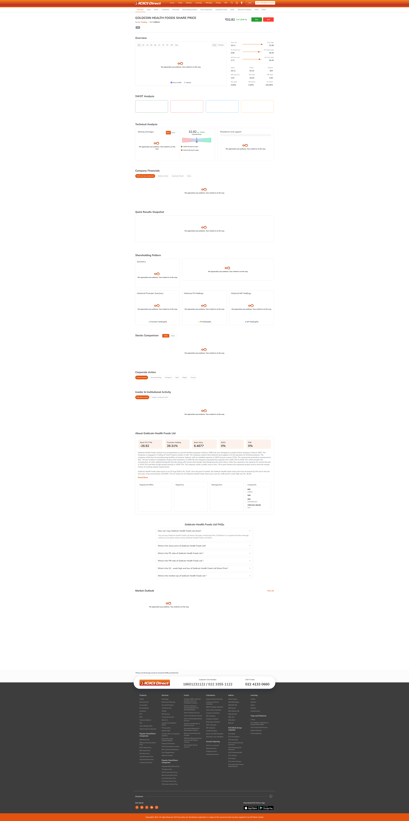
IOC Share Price (145, 753)
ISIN (249, 499)
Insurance (143, 711)
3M (151, 45)
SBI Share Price (144, 739)
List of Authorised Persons (259, 727)
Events (193, 377)
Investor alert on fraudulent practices (171, 734)
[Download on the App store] (250, 808)
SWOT (156, 10)
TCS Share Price (167, 769)
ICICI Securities (233, 739)
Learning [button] (199, 3)
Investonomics (255, 711)
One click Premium (168, 705)
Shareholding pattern (189, 10)
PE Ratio (221, 45)
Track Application (256, 733)
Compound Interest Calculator (212, 703)
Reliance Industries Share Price (148, 743)
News (264, 10)
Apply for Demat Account (265, 3)
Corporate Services (168, 717)
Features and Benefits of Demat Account (192, 724)
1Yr (159, 45)
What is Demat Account (192, 713)
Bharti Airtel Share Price (169, 775)
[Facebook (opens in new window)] (137, 807)
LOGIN (250, 3)
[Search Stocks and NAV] (231, 2)
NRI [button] (225, 3)
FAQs (256, 10)
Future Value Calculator (213, 710)
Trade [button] (180, 3)
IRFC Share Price (145, 750)
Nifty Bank (231, 720)
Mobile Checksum (256, 730)
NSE (249, 495)
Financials (175, 10)
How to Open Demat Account (190, 746)
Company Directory (146, 762)
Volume (188, 82)
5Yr (167, 45)
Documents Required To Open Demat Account (191, 729)
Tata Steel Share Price (147, 759)
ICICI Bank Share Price (169, 781)
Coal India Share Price (169, 778)
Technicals (165, 10)
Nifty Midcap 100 (233, 711)
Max (176, 45)
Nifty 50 (230, 723)
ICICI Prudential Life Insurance (234, 748)
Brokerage (165, 699)
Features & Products (168, 743)
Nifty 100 (231, 717)
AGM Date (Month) (254, 505)
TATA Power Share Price (169, 772)
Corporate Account (212, 754)
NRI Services (166, 714)
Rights (184, 377)
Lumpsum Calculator (213, 713)
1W (143, 45)
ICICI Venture (232, 755)
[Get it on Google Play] (266, 808)
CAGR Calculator (211, 731)
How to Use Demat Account (193, 716)
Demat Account (211, 748)
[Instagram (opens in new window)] (142, 807)
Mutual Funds (144, 702)
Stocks (142, 699)
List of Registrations (168, 752)
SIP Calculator (210, 728)
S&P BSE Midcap (233, 702)
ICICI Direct (232, 758)
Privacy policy (166, 728)
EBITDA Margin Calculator (214, 707)
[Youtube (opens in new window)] (156, 807)
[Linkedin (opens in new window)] (151, 807)
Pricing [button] (218, 3)
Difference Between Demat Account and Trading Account (193, 740)
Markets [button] (189, 3)
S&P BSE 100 (232, 705)
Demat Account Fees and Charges (192, 734)
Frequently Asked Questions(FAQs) (167, 739)
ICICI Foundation (233, 737)
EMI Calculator (211, 716)
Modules (253, 708)
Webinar (253, 702)
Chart (149, 10)
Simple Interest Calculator (214, 699)
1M (147, 45)
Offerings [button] (209, 3)
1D (139, 45)
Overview (140, 10)
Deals (232, 10)
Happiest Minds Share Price (170, 766)
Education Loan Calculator (214, 737)
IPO (141, 723)
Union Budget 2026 (146, 726)
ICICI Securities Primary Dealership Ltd (235, 765)
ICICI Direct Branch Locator (170, 746)
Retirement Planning (168, 702)
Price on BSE (177, 82)
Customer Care (166, 708)
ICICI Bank (231, 734)
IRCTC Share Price (145, 747)
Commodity (143, 705)
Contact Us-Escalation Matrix (169, 724)
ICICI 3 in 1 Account (212, 745)
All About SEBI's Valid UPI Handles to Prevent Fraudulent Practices (192, 701)
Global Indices (232, 699)
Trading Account (211, 751)
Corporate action (221, 10)
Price (214, 45)
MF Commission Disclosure (170, 749)
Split (177, 377)
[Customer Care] (236, 2)
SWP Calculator (211, 725)
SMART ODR (166, 731)
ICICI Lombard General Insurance (235, 743)
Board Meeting (156, 377)
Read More (143, 477)
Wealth (164, 711)
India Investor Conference (148, 729)
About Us (165, 720)
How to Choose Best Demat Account (193, 719)
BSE (249, 489)
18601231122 (194, 684)
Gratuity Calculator (212, 719)
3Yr (163, 45)
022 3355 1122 (220, 684)
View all (270, 591)
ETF (141, 714)
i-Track (253, 719)
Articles (253, 699)
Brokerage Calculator (213, 722)
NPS (141, 717)
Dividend (168, 377)
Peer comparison (206, 10)
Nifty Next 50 (232, 714)
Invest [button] (172, 3)
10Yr (171, 45)
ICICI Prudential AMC (235, 752)
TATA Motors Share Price (170, 784)
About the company (244, 10)
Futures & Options (145, 720)
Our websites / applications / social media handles (260, 723)
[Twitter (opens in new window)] (146, 807)
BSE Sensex (232, 708)
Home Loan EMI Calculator (214, 734)
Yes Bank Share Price (146, 756)
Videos (253, 705)
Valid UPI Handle (167, 755)
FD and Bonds (144, 708)
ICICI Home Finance (234, 761)
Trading (144, 22)
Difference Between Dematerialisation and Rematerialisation (191, 708)
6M (155, 45)
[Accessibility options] (241, 2)
